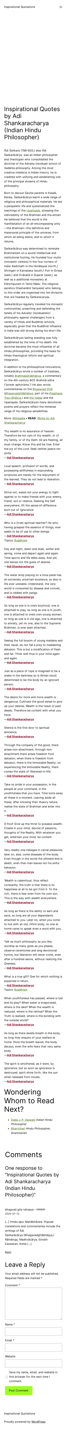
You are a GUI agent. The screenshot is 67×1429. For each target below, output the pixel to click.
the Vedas (35, 397)
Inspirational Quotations (19, 7)
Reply (8, 1252)
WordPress (38, 1421)
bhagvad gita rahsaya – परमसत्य (25, 1209)
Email (9, 1340)
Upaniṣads (33, 210)
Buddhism (20, 540)
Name (10, 1324)
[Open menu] (61, 7)
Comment (12, 1285)
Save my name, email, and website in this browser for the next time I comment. (33, 1376)
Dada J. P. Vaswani (23, 1119)
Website (10, 1356)
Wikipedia (18, 418)
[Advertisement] (33, 58)
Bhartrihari (18, 1128)
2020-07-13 (12, 1213)
